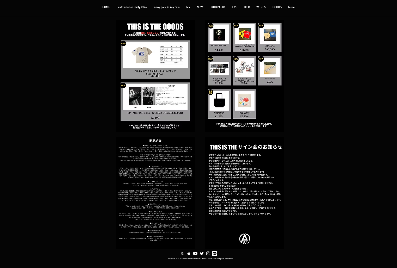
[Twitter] (201, 253)
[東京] (182, 253)
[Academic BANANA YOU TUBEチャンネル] (195, 253)
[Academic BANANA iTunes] (188, 253)
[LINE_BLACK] (214, 253)
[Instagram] (208, 253)
